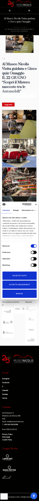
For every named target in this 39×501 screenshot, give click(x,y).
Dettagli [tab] (16, 210)
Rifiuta (19, 294)
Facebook (5, 382)
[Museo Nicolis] (19, 4)
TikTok (4, 398)
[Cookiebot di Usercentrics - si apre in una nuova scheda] (23, 204)
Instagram (6, 379)
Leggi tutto (8, 104)
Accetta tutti (19, 275)
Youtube (5, 394)
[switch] (34, 252)
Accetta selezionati (19, 284)
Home (14, 27)
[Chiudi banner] (36, 204)
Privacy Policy (7, 434)
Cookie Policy (7, 440)
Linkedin (5, 390)
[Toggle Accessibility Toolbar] (33, 495)
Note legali (6, 437)
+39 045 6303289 (11, 424)
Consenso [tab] (6, 210)
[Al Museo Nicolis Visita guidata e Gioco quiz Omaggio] (19, 44)
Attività (22, 27)
